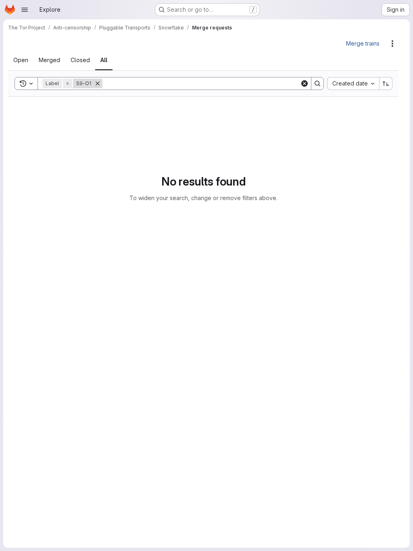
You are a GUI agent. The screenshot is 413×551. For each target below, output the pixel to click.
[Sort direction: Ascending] (386, 83)
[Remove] (102, 83)
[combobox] (353, 83)
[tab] (25, 60)
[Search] (317, 83)
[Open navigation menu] (24, 9)
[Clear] (304, 83)
